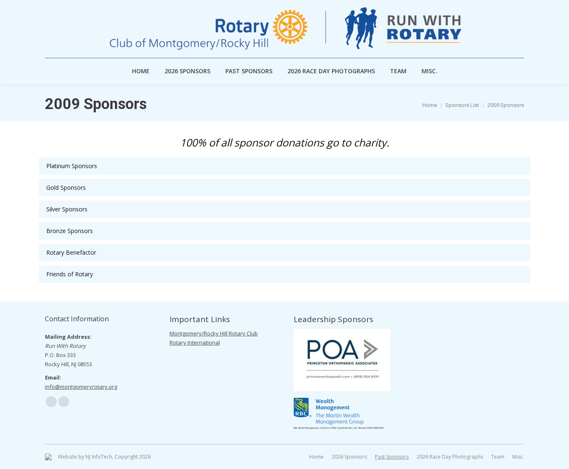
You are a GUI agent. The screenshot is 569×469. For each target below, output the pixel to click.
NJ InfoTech (98, 456)
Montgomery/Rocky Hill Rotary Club (214, 333)
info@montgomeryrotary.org (81, 386)
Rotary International (195, 342)
